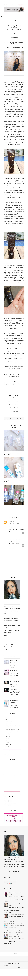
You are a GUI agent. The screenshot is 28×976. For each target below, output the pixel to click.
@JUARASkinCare (16, 369)
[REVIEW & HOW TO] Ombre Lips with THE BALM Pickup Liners (14, 683)
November (8, 723)
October (8, 732)
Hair (13, 796)
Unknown (12, 521)
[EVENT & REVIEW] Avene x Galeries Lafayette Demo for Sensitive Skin (14, 663)
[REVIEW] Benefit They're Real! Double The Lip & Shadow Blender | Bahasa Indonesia (14, 674)
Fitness (9, 796)
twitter (6, 651)
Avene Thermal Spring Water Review (16, 914)
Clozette (15, 374)
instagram (6, 646)
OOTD (5, 805)
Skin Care (16, 411)
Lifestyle (5, 800)
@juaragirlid (20, 366)
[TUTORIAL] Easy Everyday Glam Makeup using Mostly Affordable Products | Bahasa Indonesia (15, 693)
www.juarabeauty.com (16, 365)
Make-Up (10, 800)
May (7, 742)
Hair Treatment (14, 798)
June (7, 740)
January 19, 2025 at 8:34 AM (14, 541)
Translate (13, 883)
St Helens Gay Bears (15, 539)
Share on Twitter (15, 404)
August (7, 736)
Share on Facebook (14, 401)
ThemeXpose (15, 963)
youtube (12, 646)
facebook (12, 651)
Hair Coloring (6, 798)
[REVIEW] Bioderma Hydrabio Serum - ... (12, 480)
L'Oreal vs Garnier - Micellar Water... (13, 508)
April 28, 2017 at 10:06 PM (14, 523)
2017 (6, 717)
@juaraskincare (13, 366)
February (8, 744)
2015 (6, 746)
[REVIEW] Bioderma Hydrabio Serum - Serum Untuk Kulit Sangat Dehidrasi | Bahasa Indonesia (14, 704)
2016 (6, 719)
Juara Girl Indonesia (17, 368)
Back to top (21, 967)
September (8, 734)
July (7, 738)
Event (5, 796)
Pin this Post (15, 407)
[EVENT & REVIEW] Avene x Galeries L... (11, 453)
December (8, 721)
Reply (23, 533)
